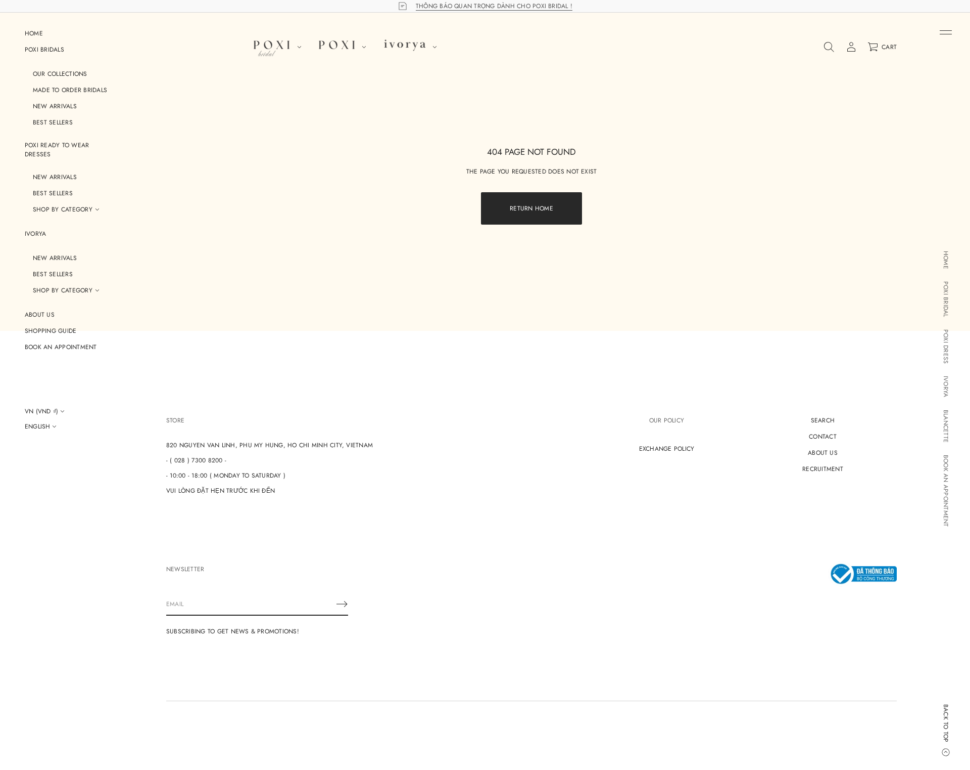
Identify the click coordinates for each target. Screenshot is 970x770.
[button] (829, 47)
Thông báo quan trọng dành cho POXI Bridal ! (494, 6)
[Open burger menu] (946, 32)
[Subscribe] (342, 604)
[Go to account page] (851, 47)
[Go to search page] (829, 47)
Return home (531, 208)
